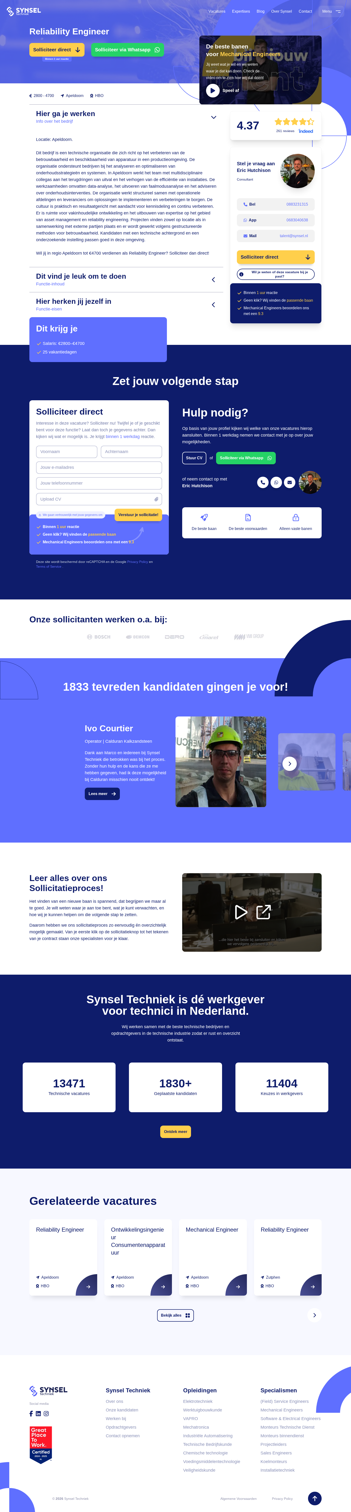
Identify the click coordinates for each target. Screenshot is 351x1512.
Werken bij (116, 1418)
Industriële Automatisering (208, 1435)
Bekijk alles (171, 1315)
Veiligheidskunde (199, 1470)
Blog (261, 11)
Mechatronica (196, 1427)
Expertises (241, 11)
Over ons (114, 1401)
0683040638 (297, 220)
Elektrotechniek (198, 1401)
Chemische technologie (205, 1453)
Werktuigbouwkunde (202, 1410)
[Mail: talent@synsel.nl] (289, 482)
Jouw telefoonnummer (61, 483)
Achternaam (116, 451)
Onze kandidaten (122, 1410)
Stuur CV (194, 458)
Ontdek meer (175, 1132)
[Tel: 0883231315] (263, 482)
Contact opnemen (123, 1435)
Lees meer (98, 794)
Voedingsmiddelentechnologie (211, 1461)
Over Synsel (281, 11)
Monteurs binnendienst (282, 1435)
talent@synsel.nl (294, 236)
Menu (327, 11)
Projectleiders (274, 1444)
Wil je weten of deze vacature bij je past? (280, 274)
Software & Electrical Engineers (291, 1418)
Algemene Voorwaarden (238, 1499)
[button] (260, 70)
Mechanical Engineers (282, 1410)
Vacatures (216, 11)
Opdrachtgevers (121, 1427)
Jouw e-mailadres (57, 467)
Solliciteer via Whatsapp (122, 49)
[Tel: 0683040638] (276, 482)
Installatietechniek (278, 1470)
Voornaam (50, 451)
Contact (305, 11)
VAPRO (190, 1418)
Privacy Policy (282, 1499)
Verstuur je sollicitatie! (138, 515)
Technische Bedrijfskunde (207, 1444)
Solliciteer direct (52, 52)
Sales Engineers (276, 1453)
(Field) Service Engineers (285, 1401)
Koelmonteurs (274, 1461)
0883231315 (297, 204)
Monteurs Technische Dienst (287, 1427)
